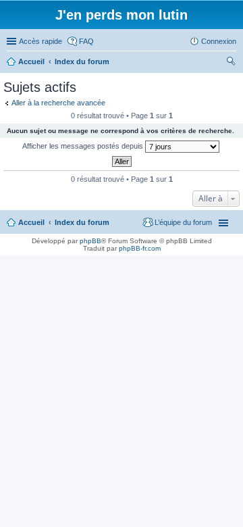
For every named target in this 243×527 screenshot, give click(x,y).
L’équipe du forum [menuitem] (183, 222)
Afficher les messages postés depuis (83, 146)
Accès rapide (40, 41)
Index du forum (82, 222)
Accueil (31, 222)
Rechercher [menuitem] (230, 62)
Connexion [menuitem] (218, 41)
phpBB (90, 241)
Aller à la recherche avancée (58, 103)
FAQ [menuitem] (86, 41)
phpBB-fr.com (140, 248)
